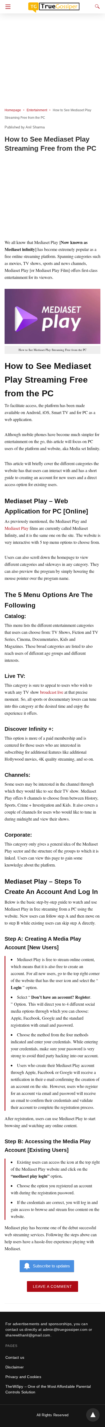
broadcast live (51, 692)
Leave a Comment (52, 1286)
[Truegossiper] (53, 5)
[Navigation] (6, 6)
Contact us (14, 1357)
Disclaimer (14, 1367)
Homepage (13, 110)
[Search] (96, 6)
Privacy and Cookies (23, 1377)
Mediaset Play (17, 528)
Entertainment (37, 110)
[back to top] (93, 1415)
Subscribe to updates (51, 1266)
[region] (52, 196)
